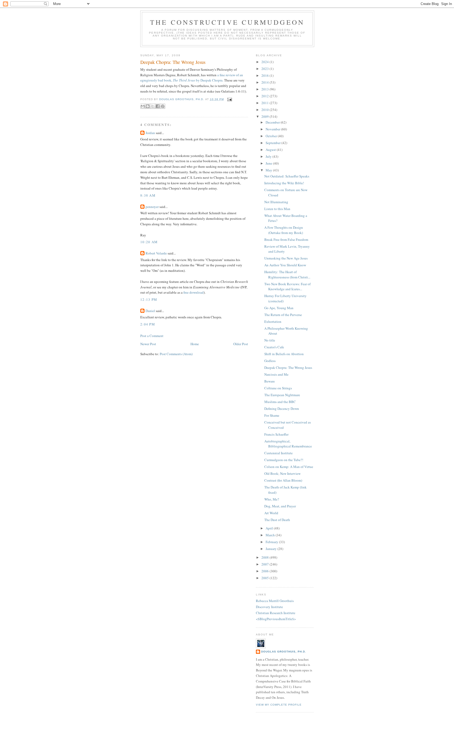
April (270, 528)
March (271, 535)
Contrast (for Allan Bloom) (283, 480)
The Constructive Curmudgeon (227, 22)
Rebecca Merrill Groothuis (275, 600)
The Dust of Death (277, 519)
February (272, 541)
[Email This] (142, 106)
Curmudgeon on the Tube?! (283, 459)
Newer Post (148, 343)
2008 (265, 557)
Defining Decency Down (281, 408)
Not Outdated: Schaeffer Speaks (286, 176)
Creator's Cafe (274, 347)
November (273, 129)
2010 (265, 109)
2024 (265, 61)
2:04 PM (147, 324)
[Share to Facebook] (157, 106)
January (271, 548)
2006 (265, 571)
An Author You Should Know (285, 265)
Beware (269, 381)
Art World (271, 513)
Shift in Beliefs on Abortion (284, 353)
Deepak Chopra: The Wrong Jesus (288, 367)
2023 (265, 68)
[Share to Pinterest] (162, 106)
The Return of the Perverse (283, 314)
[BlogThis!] (147, 106)
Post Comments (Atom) (176, 353)
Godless (270, 360)
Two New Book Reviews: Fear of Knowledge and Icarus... (287, 287)
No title (269, 340)
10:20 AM (149, 241)
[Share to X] (152, 106)
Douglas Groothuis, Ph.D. (283, 651)
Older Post (240, 343)
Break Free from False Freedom (286, 239)
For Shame (271, 415)
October (272, 136)
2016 (265, 75)
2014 (265, 82)
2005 (265, 577)
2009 (265, 116)
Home (194, 343)
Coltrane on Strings (278, 388)
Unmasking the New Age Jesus (286, 258)
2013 (265, 89)
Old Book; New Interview (282, 473)
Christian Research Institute (275, 612)
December (273, 122)
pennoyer (152, 206)
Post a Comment (151, 335)
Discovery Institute (269, 606)
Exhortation (272, 321)
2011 (265, 102)
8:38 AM (148, 195)
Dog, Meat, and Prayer (280, 506)
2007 (265, 564)
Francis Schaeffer (276, 434)
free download (193, 292)
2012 (265, 96)
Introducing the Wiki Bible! (284, 183)
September (273, 142)
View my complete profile (279, 704)
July (269, 156)
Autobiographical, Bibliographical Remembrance (288, 444)
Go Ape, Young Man (278, 307)
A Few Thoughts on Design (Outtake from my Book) (283, 230)
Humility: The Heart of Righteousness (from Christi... (287, 274)
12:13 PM (148, 299)
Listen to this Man (277, 208)
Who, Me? (271, 499)
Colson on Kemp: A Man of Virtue (288, 466)
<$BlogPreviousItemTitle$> (276, 618)
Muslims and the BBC (280, 401)
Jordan (150, 132)
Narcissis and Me (276, 374)
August (271, 149)
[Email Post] (229, 99)
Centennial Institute (278, 453)
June (269, 163)
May (269, 170)
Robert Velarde (156, 253)
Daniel (150, 310)
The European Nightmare (282, 394)
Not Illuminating (276, 202)
